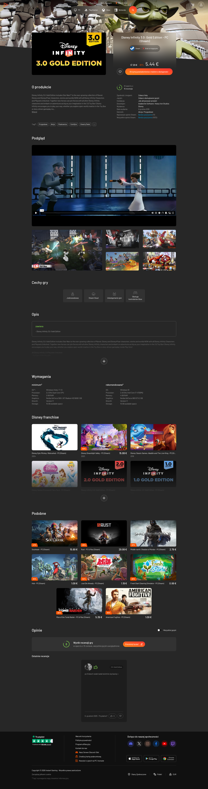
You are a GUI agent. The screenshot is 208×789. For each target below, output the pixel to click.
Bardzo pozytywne (145, 115)
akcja (53, 124)
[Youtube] (164, 743)
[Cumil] (88, 667)
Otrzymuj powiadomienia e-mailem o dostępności (149, 72)
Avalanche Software (146, 104)
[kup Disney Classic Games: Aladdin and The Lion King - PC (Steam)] (153, 437)
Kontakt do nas (81, 748)
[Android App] (151, 758)
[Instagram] (147, 743)
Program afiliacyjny (82, 744)
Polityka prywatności (83, 740)
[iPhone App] (134, 758)
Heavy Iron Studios (162, 104)
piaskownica (62, 124)
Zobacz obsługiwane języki (148, 98)
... (94, 124)
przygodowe (43, 124)
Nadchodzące (106, 3)
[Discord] (130, 743)
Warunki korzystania (83, 736)
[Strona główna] (12, 5)
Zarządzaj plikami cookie (41, 774)
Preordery (93, 3)
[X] (139, 743)
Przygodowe (148, 112)
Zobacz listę (143, 95)
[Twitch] (173, 743)
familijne (74, 124)
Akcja (140, 112)
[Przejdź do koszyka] (192, 5)
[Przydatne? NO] (120, 716)
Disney (140, 106)
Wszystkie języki (169, 630)
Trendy (83, 3)
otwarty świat (85, 124)
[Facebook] (156, 743)
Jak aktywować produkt (147, 101)
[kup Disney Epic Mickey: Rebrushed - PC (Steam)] (55, 437)
